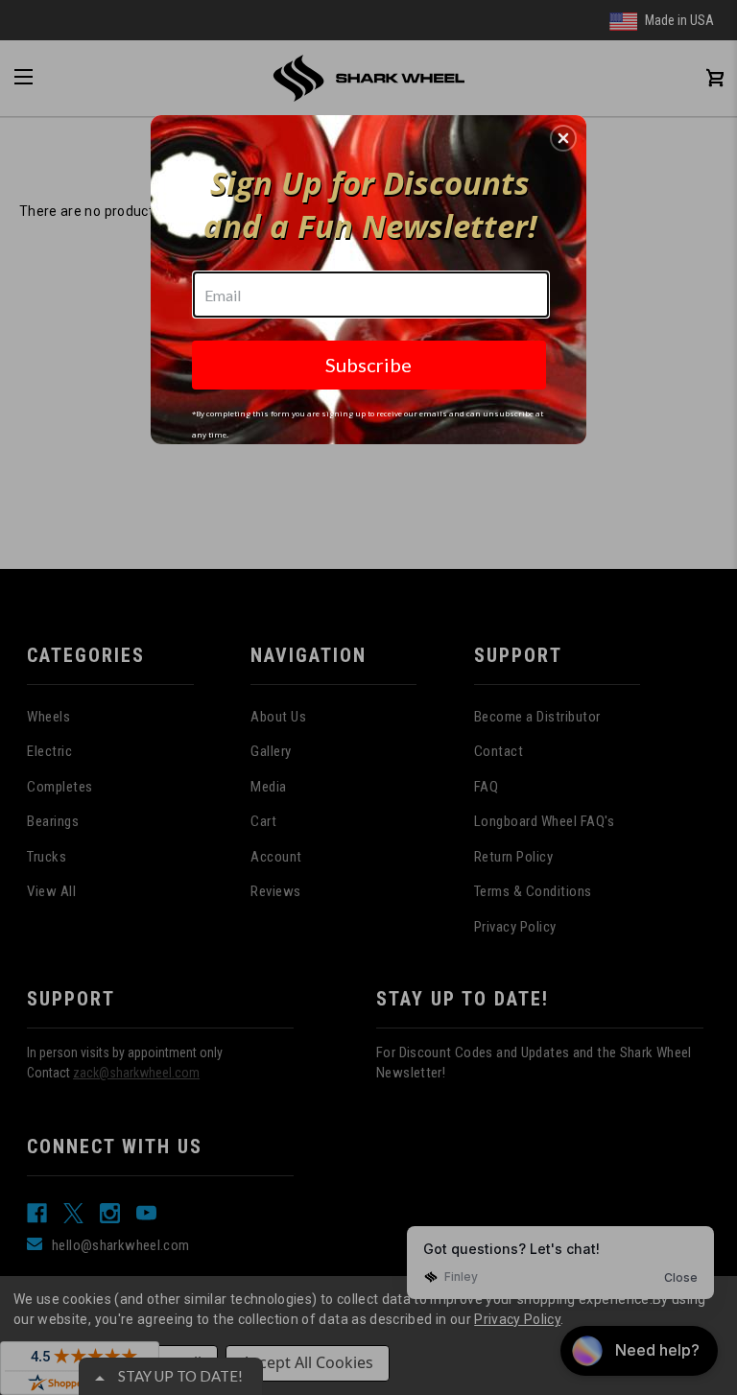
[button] (563, 138)
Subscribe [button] (368, 364)
